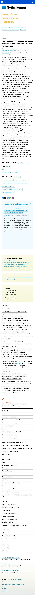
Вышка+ (4, 474)
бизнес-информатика (9, 261)
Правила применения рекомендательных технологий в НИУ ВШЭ (16, 587)
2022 (26, 277)
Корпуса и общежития (8, 426)
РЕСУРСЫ (5, 530)
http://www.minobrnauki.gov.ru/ (11, 557)
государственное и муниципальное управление (16, 262)
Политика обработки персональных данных (13, 584)
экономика (24, 268)
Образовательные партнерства (11, 492)
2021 (29, 277)
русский (8, 166)
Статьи (14, 14)
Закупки (4, 429)
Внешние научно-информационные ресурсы (14, 525)
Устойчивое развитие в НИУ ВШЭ (12, 420)
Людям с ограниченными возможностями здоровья (17, 448)
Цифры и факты (6, 414)
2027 (11, 277)
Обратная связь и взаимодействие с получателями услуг (17, 495)
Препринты (8, 21)
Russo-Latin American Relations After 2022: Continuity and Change (16, 211)
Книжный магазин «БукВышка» (10, 539)
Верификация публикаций (8, 27)
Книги (5, 14)
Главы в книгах (10, 18)
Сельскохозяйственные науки (13, 296)
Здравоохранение (25, 163)
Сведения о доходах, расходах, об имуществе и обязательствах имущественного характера (16, 441)
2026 (14, 277)
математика (24, 266)
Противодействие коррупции (10, 438)
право (12, 268)
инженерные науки (20, 264)
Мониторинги (6, 510)
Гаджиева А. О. (5, 52)
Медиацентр (5, 545)
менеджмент (7, 268)
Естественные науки (10, 292)
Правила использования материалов (10, 29)
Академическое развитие (9, 519)
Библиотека (5, 533)
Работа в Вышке (6, 454)
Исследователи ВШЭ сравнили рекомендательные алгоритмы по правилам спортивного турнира (16, 343)
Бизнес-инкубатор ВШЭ (9, 489)
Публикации (16, 7)
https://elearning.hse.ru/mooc (10, 570)
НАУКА (4, 501)
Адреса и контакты (18, 579)
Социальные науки (10, 298)
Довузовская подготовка (9, 465)
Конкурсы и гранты (7, 522)
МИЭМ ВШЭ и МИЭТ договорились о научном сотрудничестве (14, 312)
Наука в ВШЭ (23, 29)
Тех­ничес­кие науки (10, 299)
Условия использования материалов (11, 582)
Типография (5, 542)
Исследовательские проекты (10, 507)
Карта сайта (5, 591)
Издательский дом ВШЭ (9, 536)
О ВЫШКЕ (5, 411)
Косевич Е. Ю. (7, 215)
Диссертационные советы (9, 513)
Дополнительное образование (11, 483)
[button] (4, 207)
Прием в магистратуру (8, 477)
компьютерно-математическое (12, 266)
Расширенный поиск (20, 27)
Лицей (3, 462)
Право (19, 163)
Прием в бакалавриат (8, 471)
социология (18, 268)
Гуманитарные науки (10, 290)
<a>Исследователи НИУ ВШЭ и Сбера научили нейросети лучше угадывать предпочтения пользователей (15, 376)
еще (14, 279)
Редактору (31, 593)
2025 (17, 277)
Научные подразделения (9, 504)
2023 (23, 277)
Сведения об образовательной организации (15, 445)
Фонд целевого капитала (9, 435)
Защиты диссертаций (8, 516)
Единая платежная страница (10, 451)
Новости (5, 306)
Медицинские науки (10, 294)
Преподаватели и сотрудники (10, 423)
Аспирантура (5, 480)
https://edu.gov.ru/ (7, 564)
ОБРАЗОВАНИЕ (7, 459)
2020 (5, 279)
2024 (20, 277)
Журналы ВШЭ (6, 548)
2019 (8, 279)
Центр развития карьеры (9, 486)
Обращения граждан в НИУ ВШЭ (11, 432)
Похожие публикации (16, 203)
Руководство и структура (9, 417)
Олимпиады (5, 468)
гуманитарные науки (9, 264)
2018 (11, 279)
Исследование (17, 363)
